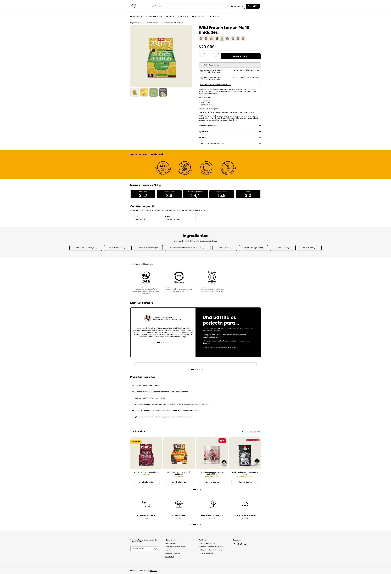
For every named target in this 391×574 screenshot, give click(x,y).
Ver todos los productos (251, 432)
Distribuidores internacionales (175, 547)
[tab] (212, 72)
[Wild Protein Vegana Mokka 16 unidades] (243, 40)
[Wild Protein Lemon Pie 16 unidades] (222, 40)
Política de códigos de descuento (211, 550)
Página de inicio (135, 23)
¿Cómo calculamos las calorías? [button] (211, 143)
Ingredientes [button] (203, 132)
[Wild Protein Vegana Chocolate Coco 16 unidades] (233, 40)
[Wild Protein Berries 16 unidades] (217, 40)
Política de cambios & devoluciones (211, 547)
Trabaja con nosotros (172, 553)
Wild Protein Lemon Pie (151, 23)
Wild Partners (169, 556)
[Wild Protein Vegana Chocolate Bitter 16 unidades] (227, 40)
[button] (253, 6)
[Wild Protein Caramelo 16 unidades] (211, 40)
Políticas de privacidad (207, 543)
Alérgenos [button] (202, 137)
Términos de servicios (206, 553)
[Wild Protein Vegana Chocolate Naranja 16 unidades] (238, 40)
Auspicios (168, 550)
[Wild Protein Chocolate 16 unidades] (206, 40)
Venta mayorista (170, 543)
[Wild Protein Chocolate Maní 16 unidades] (201, 40)
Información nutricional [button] (207, 126)
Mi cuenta (238, 6)
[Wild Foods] (133, 6)
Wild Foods (153, 570)
